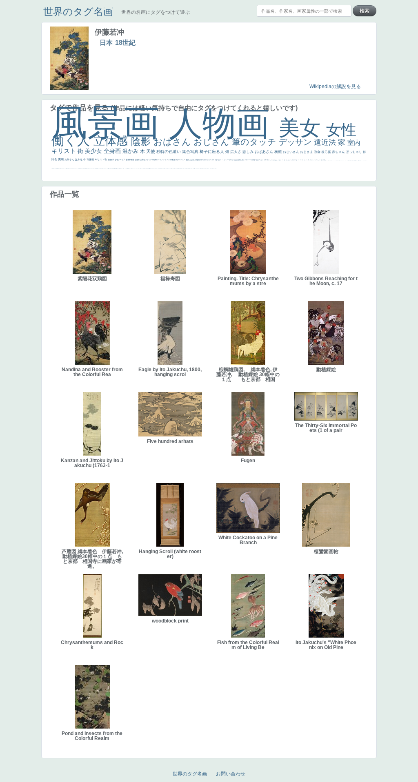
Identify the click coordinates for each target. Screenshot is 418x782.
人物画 (224, 123)
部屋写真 (217, 160)
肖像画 (91, 159)
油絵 (234, 160)
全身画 (113, 151)
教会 (317, 152)
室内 (353, 142)
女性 (341, 130)
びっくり (261, 160)
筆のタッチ (255, 141)
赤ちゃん (339, 152)
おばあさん (264, 152)
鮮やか (231, 160)
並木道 (79, 159)
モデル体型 (211, 160)
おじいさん (291, 152)
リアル (167, 160)
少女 (117, 159)
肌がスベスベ (181, 160)
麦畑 (61, 159)
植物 (198, 160)
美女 (302, 128)
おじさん (212, 141)
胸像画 (253, 160)
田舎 (54, 159)
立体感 (112, 141)
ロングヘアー (225, 160)
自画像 (137, 160)
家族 (240, 160)
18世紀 (125, 42)
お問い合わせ (230, 773)
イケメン (161, 160)
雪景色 (142, 160)
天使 (151, 151)
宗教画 (173, 160)
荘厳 (257, 160)
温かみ (131, 151)
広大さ (236, 152)
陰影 (142, 141)
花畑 (265, 160)
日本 (106, 42)
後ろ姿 (326, 152)
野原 (243, 160)
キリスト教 (101, 159)
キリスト (64, 150)
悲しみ (248, 152)
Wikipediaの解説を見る (335, 86)
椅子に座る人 (212, 151)
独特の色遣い (169, 151)
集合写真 (191, 151)
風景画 (110, 122)
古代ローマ (248, 160)
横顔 (278, 152)
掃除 (156, 160)
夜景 (206, 160)
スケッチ (148, 160)
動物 (110, 159)
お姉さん (69, 159)
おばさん (173, 142)
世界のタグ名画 (78, 11)
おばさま (192, 160)
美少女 (94, 151)
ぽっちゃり (354, 152)
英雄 (237, 160)
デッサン (296, 141)
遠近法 (326, 142)
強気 (187, 160)
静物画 (131, 159)
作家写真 (202, 160)
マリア (122, 159)
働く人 (72, 140)
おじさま (307, 152)
